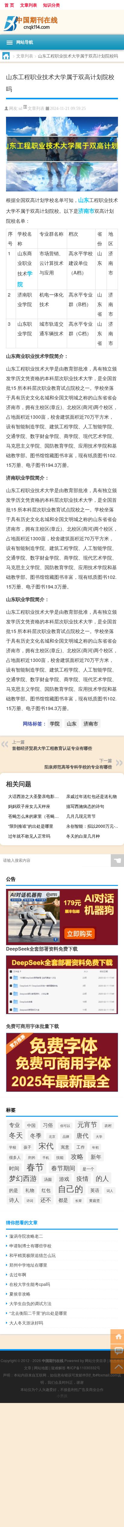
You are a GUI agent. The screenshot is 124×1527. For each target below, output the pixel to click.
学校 (12, 1147)
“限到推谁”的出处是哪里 (30, 826)
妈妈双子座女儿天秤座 (29, 806)
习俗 (48, 1124)
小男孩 (62, 1395)
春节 (35, 1166)
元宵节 (87, 1124)
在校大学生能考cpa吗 (29, 1284)
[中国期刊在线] (62, 22)
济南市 (86, 211)
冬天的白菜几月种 (83, 836)
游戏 (64, 1178)
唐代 (82, 1135)
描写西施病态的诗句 (85, 806)
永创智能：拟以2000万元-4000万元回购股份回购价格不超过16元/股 (94, 826)
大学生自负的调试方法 (30, 1303)
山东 (83, 200)
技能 (60, 1157)
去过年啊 (17, 1274)
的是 (13, 1190)
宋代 (46, 1145)
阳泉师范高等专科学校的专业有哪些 (78, 767)
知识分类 (51, 5)
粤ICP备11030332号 (83, 1367)
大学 (99, 1136)
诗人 (14, 1199)
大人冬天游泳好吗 (26, 1323)
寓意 (65, 1147)
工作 (80, 1147)
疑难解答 (58, 1367)
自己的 (70, 1188)
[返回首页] (117, 1336)
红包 (46, 1190)
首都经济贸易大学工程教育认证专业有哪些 (52, 748)
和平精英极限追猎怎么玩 (32, 1255)
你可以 (65, 1125)
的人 (102, 1178)
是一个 (88, 1169)
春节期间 (63, 1167)
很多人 (15, 1157)
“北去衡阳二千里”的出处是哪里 (38, 1313)
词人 (110, 1190)
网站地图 (41, 1367)
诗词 (29, 1200)
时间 (14, 1168)
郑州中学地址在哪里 (28, 1265)
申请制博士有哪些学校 (30, 1246)
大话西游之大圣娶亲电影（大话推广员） (36, 796)
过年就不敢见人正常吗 (29, 836)
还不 (45, 1199)
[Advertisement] (62, 1465)
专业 (14, 1124)
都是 (63, 1199)
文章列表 (28, 5)
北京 (52, 1136)
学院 (55, 723)
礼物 (29, 1190)
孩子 (27, 1147)
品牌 (66, 1136)
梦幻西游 (23, 1178)
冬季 (36, 1135)
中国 (31, 1125)
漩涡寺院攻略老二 (26, 1236)
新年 (96, 1156)
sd (20, 108)
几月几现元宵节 (81, 816)
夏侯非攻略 (19, 1294)
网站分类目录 (96, 1360)
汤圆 (48, 1179)
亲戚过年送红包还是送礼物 (91, 796)
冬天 (16, 1135)
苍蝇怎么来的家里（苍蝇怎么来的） (36, 816)
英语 (94, 1190)
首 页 (9, 5)
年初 (95, 1147)
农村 (108, 1125)
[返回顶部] (117, 1366)
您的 (31, 1157)
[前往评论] (117, 1351)
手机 (45, 1157)
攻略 (77, 1156)
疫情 (82, 1178)
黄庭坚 (94, 1200)
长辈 (78, 1200)
